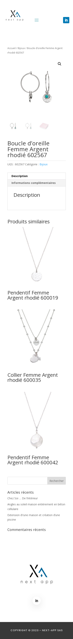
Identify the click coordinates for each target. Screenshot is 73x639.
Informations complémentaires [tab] (33, 183)
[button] (59, 63)
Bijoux (21, 48)
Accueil (11, 48)
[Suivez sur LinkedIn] (66, 20)
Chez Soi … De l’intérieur (22, 498)
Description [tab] (19, 176)
